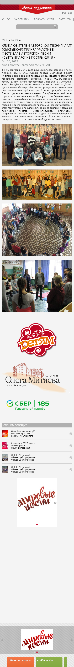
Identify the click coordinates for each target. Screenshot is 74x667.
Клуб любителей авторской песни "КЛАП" (26, 65)
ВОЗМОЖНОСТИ (44, 19)
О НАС (6, 19)
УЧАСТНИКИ (21, 19)
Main (4, 40)
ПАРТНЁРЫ (65, 19)
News (14, 40)
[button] (19, 503)
